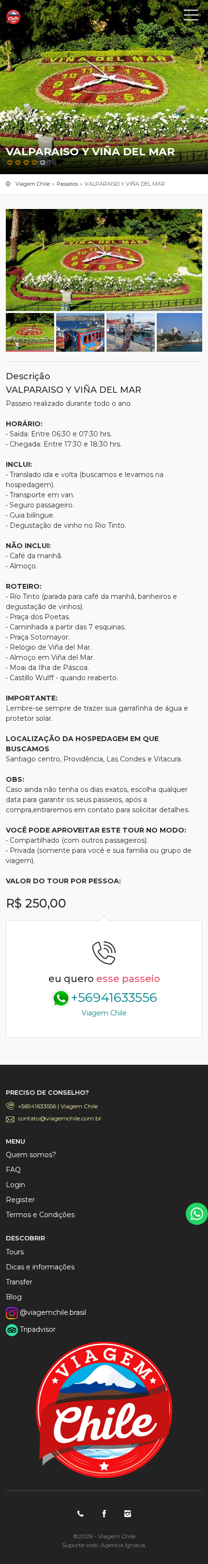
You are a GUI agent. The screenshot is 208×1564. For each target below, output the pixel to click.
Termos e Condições (40, 1214)
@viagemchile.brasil (52, 1312)
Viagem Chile (49, 17)
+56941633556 (114, 1003)
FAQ (13, 1169)
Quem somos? (31, 1154)
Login (15, 1184)
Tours (15, 1252)
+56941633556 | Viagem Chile (58, 1106)
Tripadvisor (37, 1329)
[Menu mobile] (191, 17)
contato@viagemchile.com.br (60, 1118)
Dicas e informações (40, 1267)
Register (20, 1199)
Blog (14, 1297)
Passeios (67, 183)
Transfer (19, 1282)
